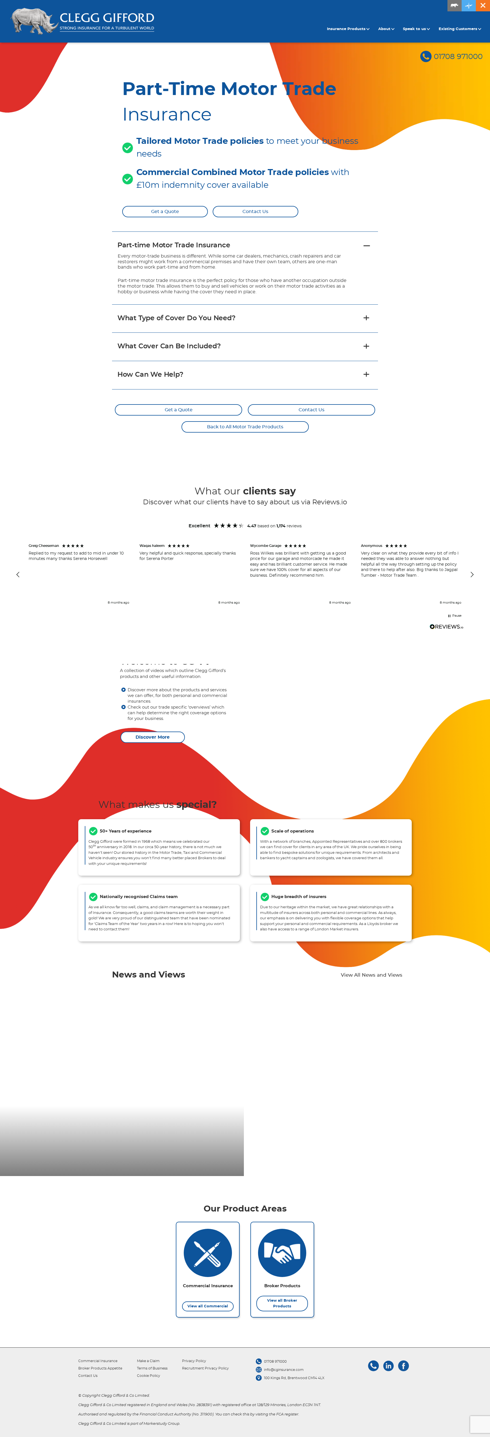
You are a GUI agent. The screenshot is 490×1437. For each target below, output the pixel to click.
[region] (245, 574)
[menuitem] (349, 29)
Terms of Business (152, 1368)
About (384, 29)
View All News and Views (371, 975)
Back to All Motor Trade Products (245, 427)
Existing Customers (458, 29)
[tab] (245, 245)
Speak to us (414, 29)
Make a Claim (148, 1361)
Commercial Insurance (97, 1361)
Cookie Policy (148, 1375)
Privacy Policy (194, 1361)
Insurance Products (346, 29)
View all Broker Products (282, 1303)
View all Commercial (207, 1306)
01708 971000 (458, 56)
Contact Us (255, 211)
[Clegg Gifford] (82, 21)
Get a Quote (165, 211)
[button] (18, 574)
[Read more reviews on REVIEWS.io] (447, 627)
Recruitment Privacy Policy (205, 1368)
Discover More (153, 737)
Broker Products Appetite (100, 1368)
